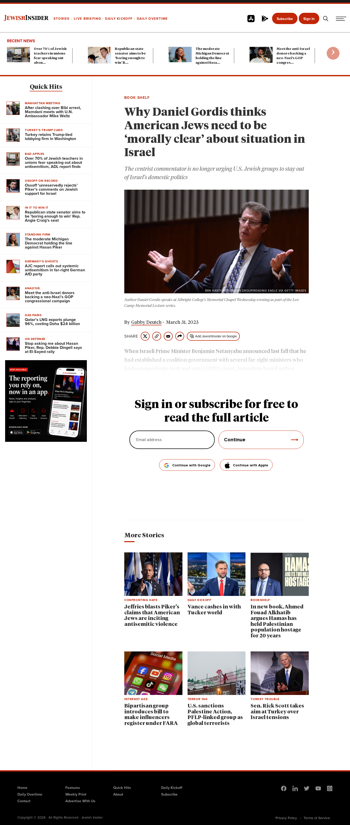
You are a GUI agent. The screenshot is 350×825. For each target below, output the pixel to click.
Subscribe (285, 19)
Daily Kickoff (171, 787)
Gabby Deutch (146, 322)
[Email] (168, 336)
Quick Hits (46, 87)
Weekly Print (75, 794)
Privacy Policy (286, 817)
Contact (23, 801)
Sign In (309, 19)
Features (72, 787)
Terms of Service (317, 817)
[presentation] (333, 53)
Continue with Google (191, 465)
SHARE (131, 336)
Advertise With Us (80, 801)
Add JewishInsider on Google (216, 336)
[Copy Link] (156, 336)
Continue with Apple (250, 465)
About (118, 794)
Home (22, 787)
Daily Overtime (29, 794)
